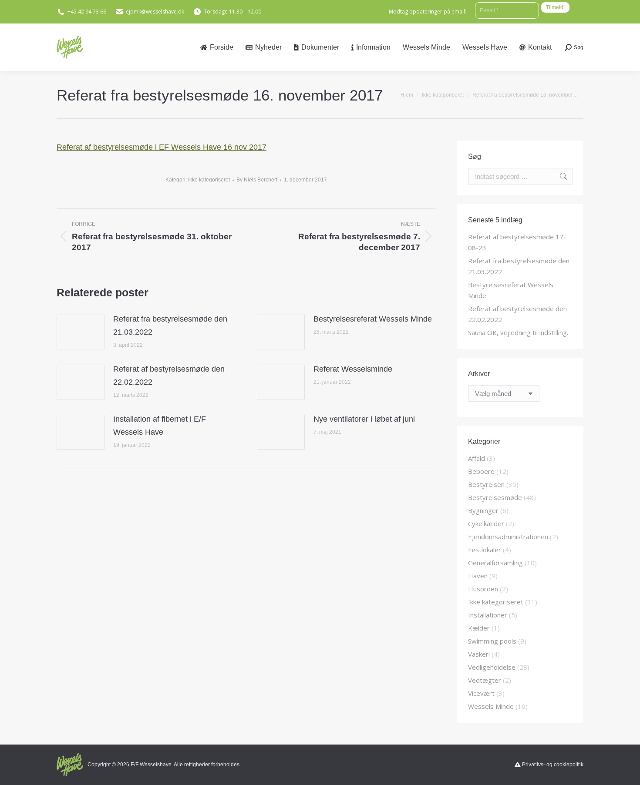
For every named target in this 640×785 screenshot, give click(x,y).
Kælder (479, 628)
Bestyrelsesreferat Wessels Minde (372, 319)
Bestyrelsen (486, 484)
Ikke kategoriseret (209, 180)
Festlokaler (484, 549)
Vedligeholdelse (491, 667)
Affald (476, 458)
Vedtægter (484, 680)
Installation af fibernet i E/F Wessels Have (159, 425)
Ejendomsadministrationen (508, 536)
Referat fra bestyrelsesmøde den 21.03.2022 (170, 325)
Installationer (487, 615)
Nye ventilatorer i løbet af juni (364, 419)
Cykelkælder (486, 523)
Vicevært (481, 693)
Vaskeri (479, 654)
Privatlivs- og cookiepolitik (552, 765)
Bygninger (483, 510)
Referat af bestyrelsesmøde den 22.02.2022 (169, 375)
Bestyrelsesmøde (495, 497)
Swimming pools (492, 641)
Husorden (483, 588)
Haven (478, 575)
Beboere (481, 471)
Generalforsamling (495, 562)
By (256, 180)
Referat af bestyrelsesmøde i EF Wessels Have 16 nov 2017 (161, 147)
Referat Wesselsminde (352, 369)
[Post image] (80, 332)
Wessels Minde (491, 706)
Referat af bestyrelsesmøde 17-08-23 (517, 242)
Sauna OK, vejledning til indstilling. (518, 332)
